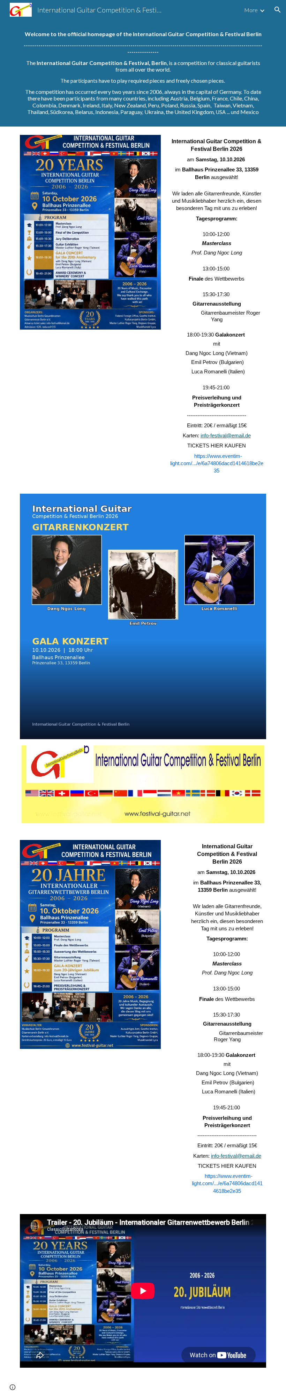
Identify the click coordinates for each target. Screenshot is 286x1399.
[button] (277, 9)
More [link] (251, 10)
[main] (143, 73)
